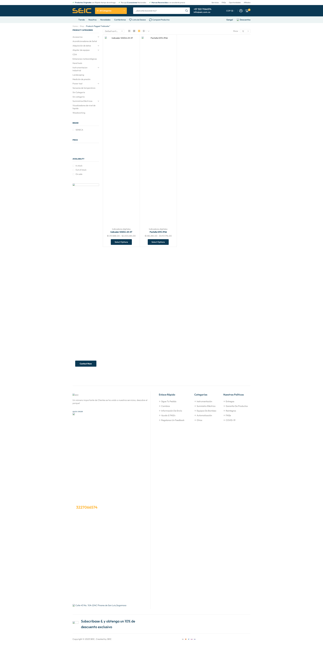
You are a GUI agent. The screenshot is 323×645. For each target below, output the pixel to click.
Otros (199, 420)
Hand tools (77, 63)
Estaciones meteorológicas (85, 59)
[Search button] (186, 11)
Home (75, 26)
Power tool (77, 83)
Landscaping (78, 75)
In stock (79, 165)
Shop (82, 26)
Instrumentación (204, 401)
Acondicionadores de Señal (85, 41)
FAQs (228, 415)
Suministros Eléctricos (82, 101)
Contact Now (86, 363)
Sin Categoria (79, 92)
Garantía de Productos (237, 406)
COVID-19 (230, 420)
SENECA (79, 129)
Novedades (105, 19)
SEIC (92, 639)
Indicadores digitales (121, 229)
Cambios (165, 406)
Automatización (204, 415)
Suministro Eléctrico (206, 406)
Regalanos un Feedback (172, 420)
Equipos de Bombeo (206, 410)
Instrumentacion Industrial (80, 69)
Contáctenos (120, 19)
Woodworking (79, 112)
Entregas (230, 401)
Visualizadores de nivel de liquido (84, 107)
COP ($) (229, 10)
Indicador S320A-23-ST (121, 232)
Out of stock (81, 170)
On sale (79, 174)
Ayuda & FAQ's (168, 415)
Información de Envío (171, 410)
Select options (133, 209)
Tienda (81, 19)
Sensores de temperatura (84, 88)
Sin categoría (79, 96)
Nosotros (92, 19)
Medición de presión (81, 79)
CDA (75, 54)
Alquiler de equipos (81, 50)
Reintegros (231, 410)
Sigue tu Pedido (168, 401)
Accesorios (78, 37)
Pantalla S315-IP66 (158, 232)
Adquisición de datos (82, 45)
